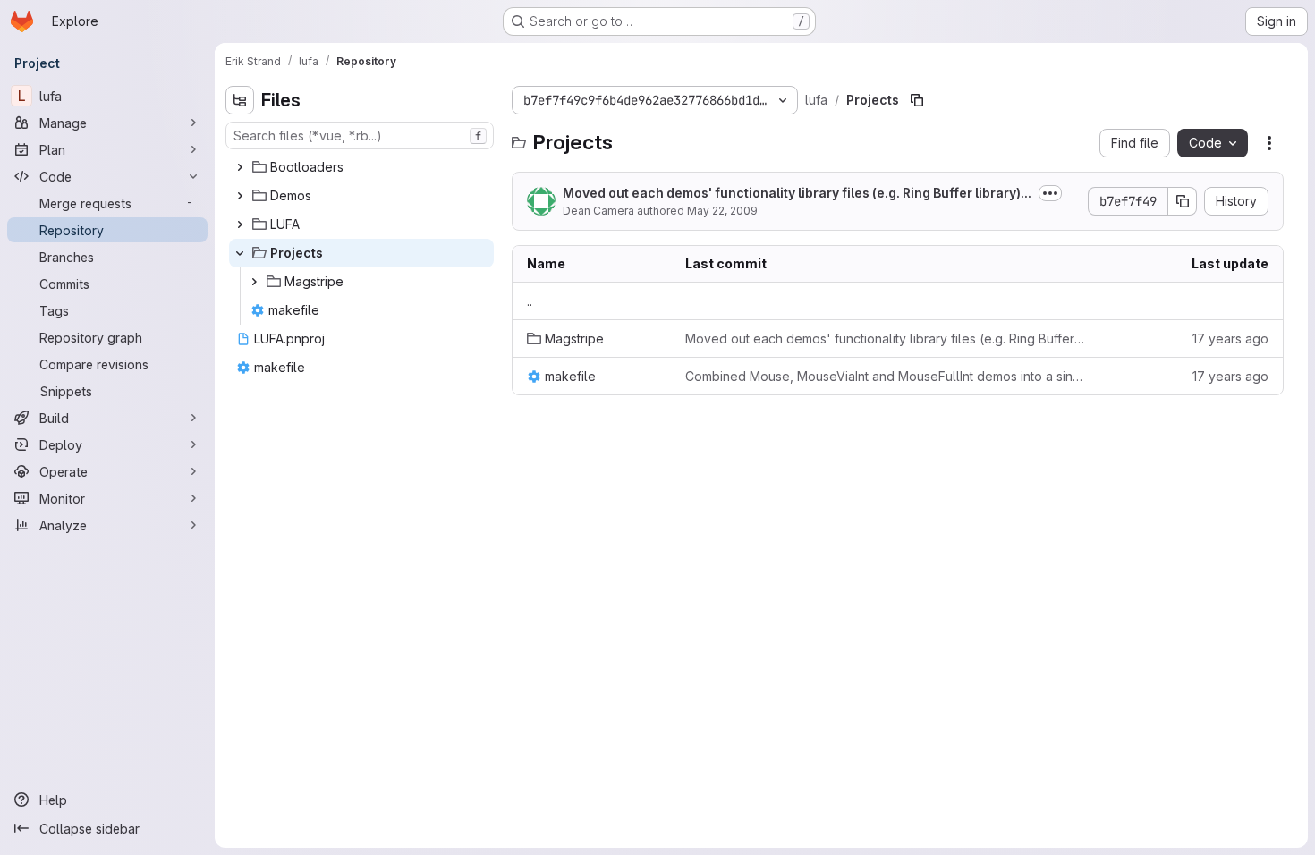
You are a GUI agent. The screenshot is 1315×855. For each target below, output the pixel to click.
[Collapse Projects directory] (239, 253)
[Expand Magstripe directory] (254, 281)
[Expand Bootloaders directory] (239, 167)
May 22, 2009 (722, 210)
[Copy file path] (917, 100)
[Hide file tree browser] (239, 100)
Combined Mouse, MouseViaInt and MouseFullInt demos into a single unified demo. (886, 376)
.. (529, 301)
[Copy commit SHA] (1182, 201)
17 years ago (1230, 338)
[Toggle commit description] (1050, 193)
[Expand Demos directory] (239, 196)
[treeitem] (361, 167)
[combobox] (359, 135)
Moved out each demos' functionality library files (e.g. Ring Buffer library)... (797, 192)
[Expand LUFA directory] (239, 224)
